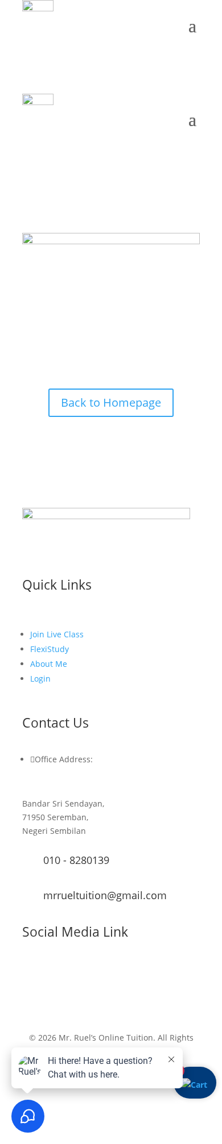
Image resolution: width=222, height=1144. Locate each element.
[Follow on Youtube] (77, 983)
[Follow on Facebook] (31, 983)
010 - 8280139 (76, 860)
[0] (194, 1084)
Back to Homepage (111, 402)
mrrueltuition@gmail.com (105, 895)
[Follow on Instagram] (54, 983)
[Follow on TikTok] (100, 983)
